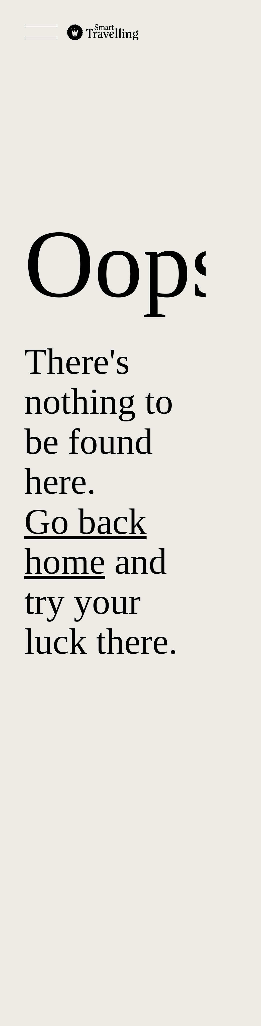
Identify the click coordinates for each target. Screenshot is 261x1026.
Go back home (85, 541)
